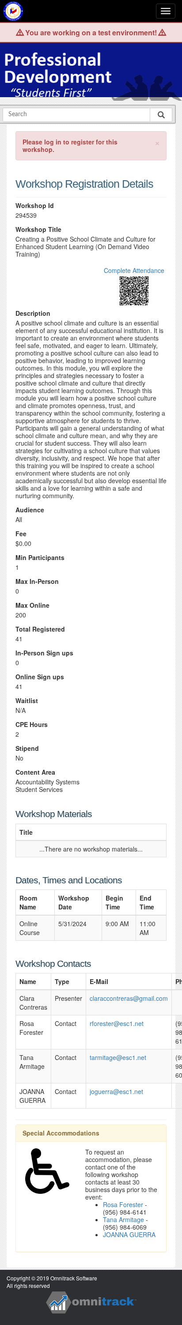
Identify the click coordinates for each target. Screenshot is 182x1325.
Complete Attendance (134, 270)
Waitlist (26, 700)
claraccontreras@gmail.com (129, 998)
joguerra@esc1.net (116, 1091)
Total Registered (40, 629)
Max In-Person (37, 581)
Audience (29, 510)
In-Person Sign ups (44, 653)
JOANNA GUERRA (129, 1234)
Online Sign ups (39, 677)
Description (32, 313)
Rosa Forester (123, 1204)
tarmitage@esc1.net (118, 1057)
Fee (21, 534)
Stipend (27, 748)
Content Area (35, 772)
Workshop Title (38, 229)
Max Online (32, 605)
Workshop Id (34, 205)
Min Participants (39, 557)
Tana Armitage (123, 1219)
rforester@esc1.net (117, 1023)
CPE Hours (31, 724)
